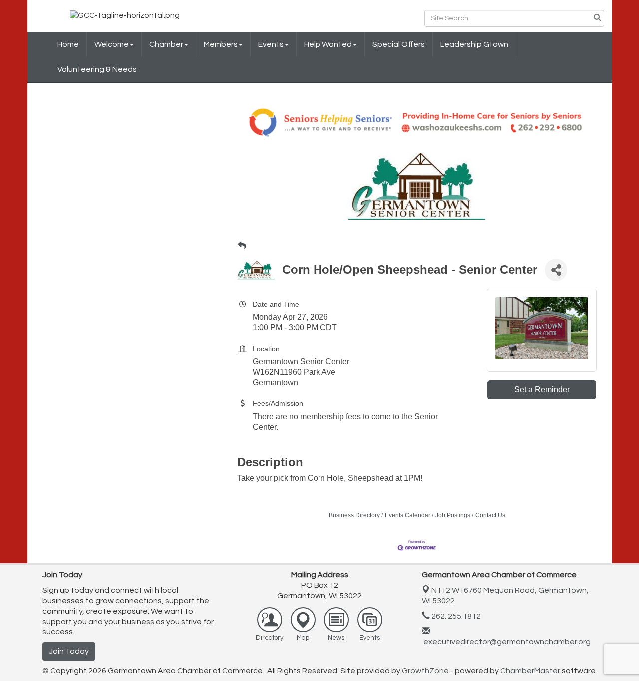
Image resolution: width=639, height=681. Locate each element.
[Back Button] (242, 245)
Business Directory (354, 515)
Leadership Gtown (474, 44)
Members (221, 44)
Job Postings (452, 515)
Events (271, 44)
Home (68, 44)
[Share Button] (556, 270)
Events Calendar (407, 515)
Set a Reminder (542, 389)
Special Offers (398, 44)
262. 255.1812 (455, 616)
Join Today (69, 651)
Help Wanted (328, 44)
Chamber (166, 44)
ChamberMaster (530, 671)
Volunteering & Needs (97, 69)
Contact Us (490, 515)
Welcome (111, 44)
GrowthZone (425, 671)
